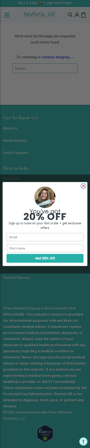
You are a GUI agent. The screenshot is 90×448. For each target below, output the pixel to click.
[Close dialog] (83, 186)
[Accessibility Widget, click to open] (83, 441)
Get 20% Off (45, 258)
